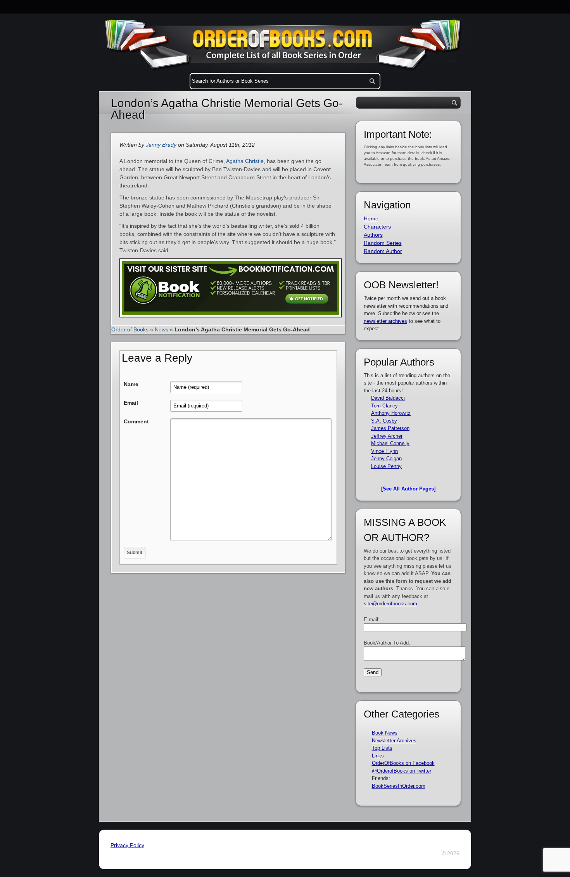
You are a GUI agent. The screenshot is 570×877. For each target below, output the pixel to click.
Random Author (383, 251)
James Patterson (390, 428)
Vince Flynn (384, 451)
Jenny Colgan (386, 458)
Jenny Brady (161, 145)
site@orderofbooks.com (390, 604)
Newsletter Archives (394, 741)
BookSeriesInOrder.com (398, 786)
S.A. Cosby (384, 421)
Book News (384, 733)
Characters (377, 227)
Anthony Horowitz (391, 413)
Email (131, 403)
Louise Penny (386, 466)
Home (371, 218)
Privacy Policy (127, 845)
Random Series (383, 243)
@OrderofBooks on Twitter (401, 771)
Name (131, 384)
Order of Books (130, 329)
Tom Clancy (384, 406)
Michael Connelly (390, 443)
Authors (373, 235)
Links (378, 756)
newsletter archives (385, 321)
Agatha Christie (245, 161)
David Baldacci (388, 398)
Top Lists (382, 748)
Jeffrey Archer (386, 436)
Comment (136, 421)
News (161, 329)
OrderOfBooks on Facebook (403, 763)
